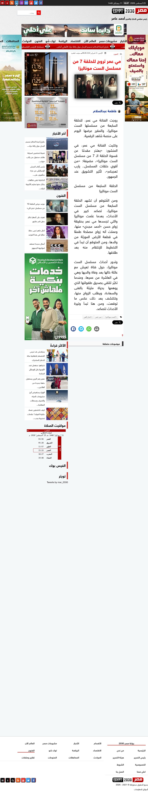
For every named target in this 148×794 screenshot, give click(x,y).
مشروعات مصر (108, 40)
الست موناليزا (111, 317)
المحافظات (12, 40)
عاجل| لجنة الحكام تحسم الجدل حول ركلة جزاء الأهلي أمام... (97, 46)
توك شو (51, 40)
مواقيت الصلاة (55, 425)
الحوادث (27, 40)
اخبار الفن (87, 317)
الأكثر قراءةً (58, 345)
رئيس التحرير (140, 757)
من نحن (120, 750)
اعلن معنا (141, 771)
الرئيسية (135, 40)
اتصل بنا (120, 771)
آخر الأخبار (59, 133)
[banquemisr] (46, 112)
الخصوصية (140, 764)
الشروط (120, 764)
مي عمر (98, 317)
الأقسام (97, 743)
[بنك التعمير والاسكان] (46, 297)
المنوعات (52, 757)
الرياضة (63, 40)
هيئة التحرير (118, 757)
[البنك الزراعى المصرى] (11, 120)
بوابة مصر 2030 (126, 743)
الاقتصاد (75, 40)
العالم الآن (90, 40)
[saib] (46, 74)
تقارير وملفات (28, 757)
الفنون (38, 40)
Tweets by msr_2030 (57, 482)
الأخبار (123, 40)
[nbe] (74, 30)
